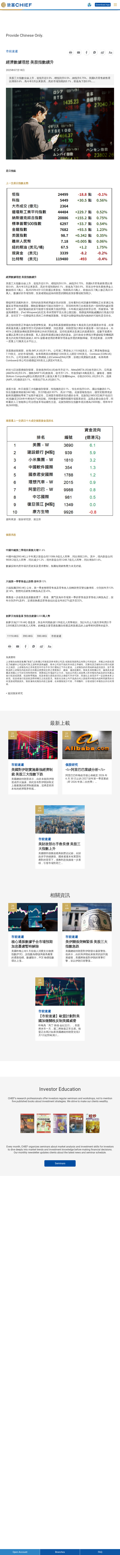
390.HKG (28, 636)
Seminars (60, 1163)
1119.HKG (12, 636)
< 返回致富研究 (14, 693)
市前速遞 (56, 636)
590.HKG (42, 636)
